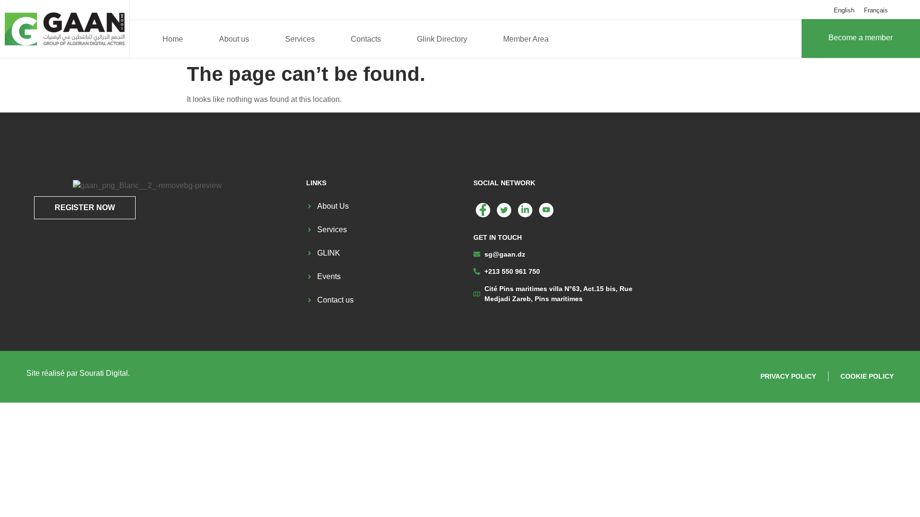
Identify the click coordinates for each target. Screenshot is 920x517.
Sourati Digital (104, 373)
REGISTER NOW (85, 207)
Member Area (526, 39)
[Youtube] (546, 210)
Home (172, 39)
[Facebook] (483, 210)
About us (234, 39)
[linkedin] (525, 210)
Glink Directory (442, 39)
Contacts (366, 39)
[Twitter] (504, 210)
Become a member (860, 38)
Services (300, 39)
